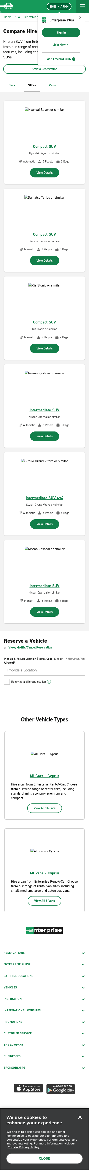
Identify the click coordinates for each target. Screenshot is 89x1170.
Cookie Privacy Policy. (24, 1147)
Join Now (59, 45)
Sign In (61, 32)
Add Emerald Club (59, 59)
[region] (44, 1139)
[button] (82, 6)
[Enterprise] (6, 6)
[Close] (80, 1117)
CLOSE (44, 1158)
